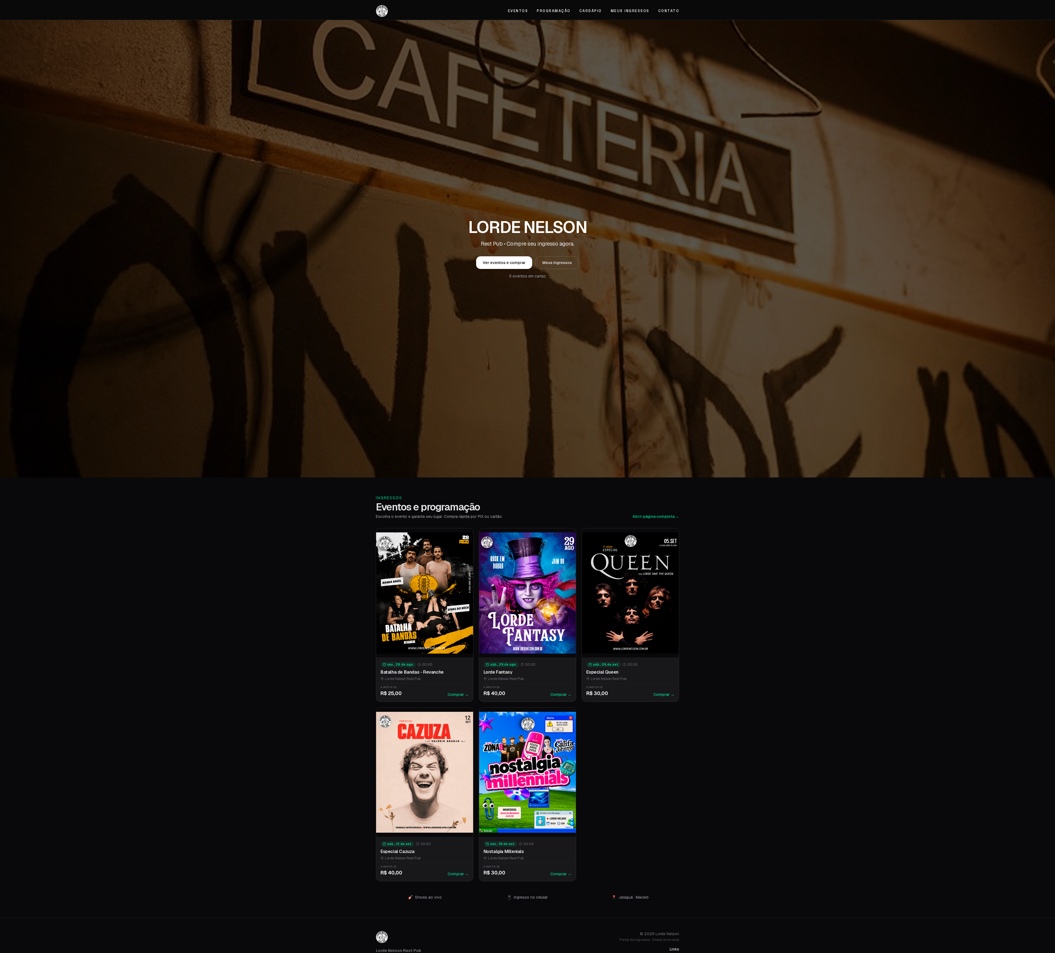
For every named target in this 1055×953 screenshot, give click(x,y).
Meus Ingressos (630, 11)
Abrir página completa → (655, 516)
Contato (668, 11)
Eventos (518, 11)
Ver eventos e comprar (504, 262)
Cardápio (590, 11)
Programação (554, 11)
